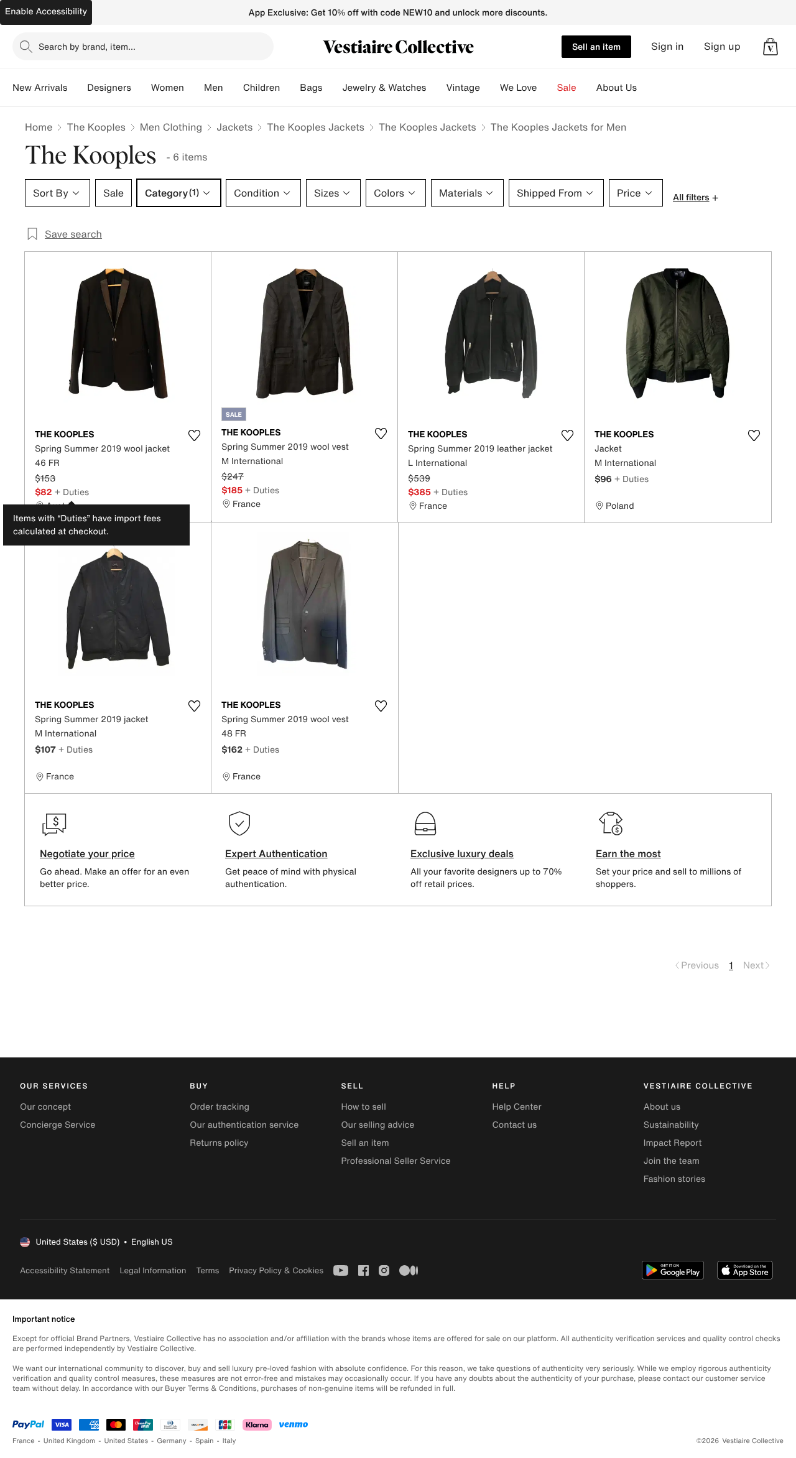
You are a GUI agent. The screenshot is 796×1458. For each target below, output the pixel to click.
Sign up (722, 46)
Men (213, 88)
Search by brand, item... (87, 46)
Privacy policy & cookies (276, 1270)
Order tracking (219, 1106)
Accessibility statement (64, 1270)
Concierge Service (57, 1124)
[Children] (290, 88)
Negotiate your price (87, 853)
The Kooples (96, 126)
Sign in (667, 46)
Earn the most (628, 853)
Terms (207, 1270)
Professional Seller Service (395, 1161)
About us (662, 1106)
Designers (109, 88)
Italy (229, 1441)
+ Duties (72, 491)
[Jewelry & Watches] (436, 88)
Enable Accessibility (46, 11)
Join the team (672, 1161)
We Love (518, 88)
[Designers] (141, 88)
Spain (204, 1441)
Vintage (462, 88)
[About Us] (647, 88)
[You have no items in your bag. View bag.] (770, 46)
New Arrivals (39, 88)
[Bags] (332, 88)
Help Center (517, 1106)
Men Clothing (171, 126)
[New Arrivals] (77, 88)
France (23, 1441)
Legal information (152, 1270)
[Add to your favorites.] (194, 435)
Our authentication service (244, 1124)
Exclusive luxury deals (462, 853)
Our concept (45, 1106)
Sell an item (596, 46)
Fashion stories (674, 1179)
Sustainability (671, 1124)
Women (167, 88)
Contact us (515, 1124)
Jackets (234, 126)
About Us (616, 88)
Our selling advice (377, 1124)
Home (38, 126)
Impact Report (673, 1142)
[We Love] (547, 88)
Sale (566, 88)
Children (261, 88)
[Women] (194, 88)
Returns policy (219, 1142)
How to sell (363, 1106)
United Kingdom (70, 1441)
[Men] (233, 88)
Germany (172, 1441)
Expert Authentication (276, 853)
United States (126, 1441)
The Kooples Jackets (315, 126)
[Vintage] (490, 88)
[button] (770, 46)
